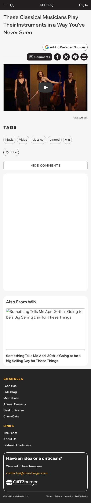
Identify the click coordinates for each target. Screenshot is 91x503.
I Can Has (10, 386)
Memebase (11, 398)
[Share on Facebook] (57, 57)
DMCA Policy (81, 496)
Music (9, 139)
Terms (49, 496)
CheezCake (11, 416)
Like (14, 152)
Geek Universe (13, 410)
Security (68, 496)
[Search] (12, 5)
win (67, 139)
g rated (55, 139)
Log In (83, 5)
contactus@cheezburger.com (27, 473)
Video (23, 139)
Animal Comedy (14, 404)
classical (38, 139)
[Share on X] (66, 57)
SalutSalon (82, 117)
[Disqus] (45, 234)
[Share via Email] (84, 57)
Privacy (58, 496)
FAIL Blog (46, 5)
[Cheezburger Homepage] (45, 483)
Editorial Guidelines (17, 445)
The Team (10, 433)
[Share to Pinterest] (75, 57)
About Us (9, 439)
